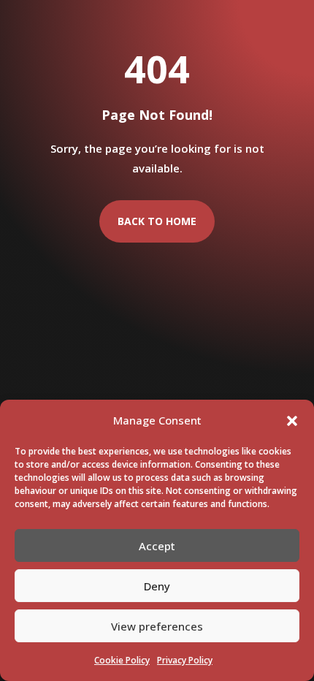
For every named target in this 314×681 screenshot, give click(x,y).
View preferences (157, 626)
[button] (292, 421)
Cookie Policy (122, 660)
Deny (157, 586)
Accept (157, 546)
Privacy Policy (184, 660)
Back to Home (157, 221)
